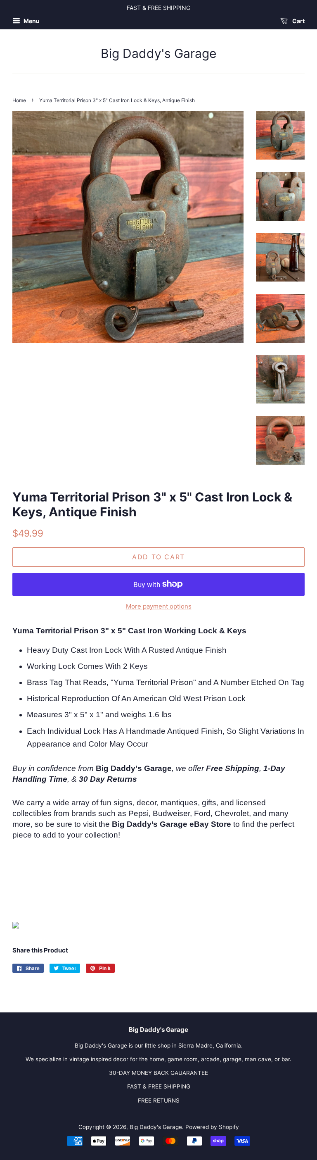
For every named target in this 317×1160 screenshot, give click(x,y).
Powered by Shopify (212, 1127)
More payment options (159, 606)
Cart (298, 20)
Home (19, 100)
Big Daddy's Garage (158, 53)
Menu (31, 20)
